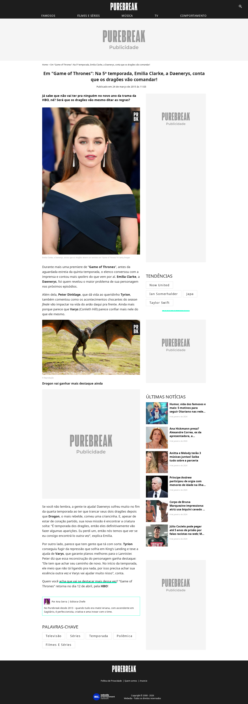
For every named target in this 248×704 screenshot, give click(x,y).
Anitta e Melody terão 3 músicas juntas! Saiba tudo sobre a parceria (185, 456)
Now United (159, 285)
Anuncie (143, 680)
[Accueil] (124, 6)
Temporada (98, 636)
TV (156, 16)
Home (45, 64)
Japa (190, 294)
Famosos (48, 16)
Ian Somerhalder (163, 294)
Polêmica (124, 636)
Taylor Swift (159, 303)
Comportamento (193, 16)
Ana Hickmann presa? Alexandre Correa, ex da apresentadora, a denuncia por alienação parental (185, 436)
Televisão (54, 636)
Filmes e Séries (59, 645)
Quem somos (131, 680)
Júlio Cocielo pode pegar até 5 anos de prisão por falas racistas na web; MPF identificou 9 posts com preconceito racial (187, 534)
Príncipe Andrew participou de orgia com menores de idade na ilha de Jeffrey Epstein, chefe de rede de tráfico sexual (187, 485)
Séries (75, 636)
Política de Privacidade (111, 680)
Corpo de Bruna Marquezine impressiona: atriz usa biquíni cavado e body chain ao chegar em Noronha (187, 509)
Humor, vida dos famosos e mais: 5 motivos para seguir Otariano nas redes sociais (188, 409)
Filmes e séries (88, 16)
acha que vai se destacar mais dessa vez (88, 581)
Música (127, 16)
